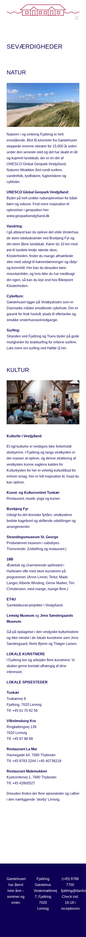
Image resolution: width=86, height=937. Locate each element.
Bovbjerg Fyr (17, 509)
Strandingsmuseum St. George (32, 537)
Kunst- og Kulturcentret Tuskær (33, 492)
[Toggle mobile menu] (77, 18)
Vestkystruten (51, 302)
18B (10, 559)
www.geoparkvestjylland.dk (28, 216)
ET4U (11, 599)
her (63, 348)
